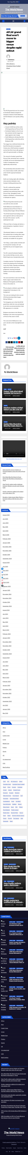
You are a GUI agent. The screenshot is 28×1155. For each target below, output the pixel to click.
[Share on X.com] (10, 338)
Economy (5, 792)
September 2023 (7, 653)
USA (4, 763)
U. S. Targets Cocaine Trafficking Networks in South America (16, 934)
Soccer (21, 812)
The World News (14, 9)
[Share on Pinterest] (16, 338)
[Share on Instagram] (14, 338)
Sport (4, 815)
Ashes (20, 781)
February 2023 (7, 681)
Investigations (6, 801)
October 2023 (6, 649)
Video (11, 821)
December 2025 (7, 546)
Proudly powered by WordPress (10, 1142)
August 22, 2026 (9, 853)
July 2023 (5, 661)
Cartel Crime (6, 735)
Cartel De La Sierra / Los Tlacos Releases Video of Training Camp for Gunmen (17, 962)
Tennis (4, 818)
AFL (8, 781)
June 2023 (5, 665)
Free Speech (16, 795)
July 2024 (5, 614)
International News (14, 798)
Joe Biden (18, 801)
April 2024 (5, 626)
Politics (5, 747)
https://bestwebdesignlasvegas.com (14, 458)
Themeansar (14, 1144)
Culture (10, 790)
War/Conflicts (6, 767)
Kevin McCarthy (7, 804)
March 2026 (6, 534)
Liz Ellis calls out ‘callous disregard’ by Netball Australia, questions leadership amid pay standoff (19, 350)
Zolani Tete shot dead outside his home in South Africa (13, 393)
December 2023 (7, 642)
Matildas (14, 804)
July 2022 (5, 705)
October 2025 (6, 554)
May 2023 (5, 669)
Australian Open (7, 784)
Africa (4, 727)
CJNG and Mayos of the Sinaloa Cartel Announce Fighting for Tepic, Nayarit (16, 981)
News (12, 807)
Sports (8, 29)
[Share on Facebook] (8, 338)
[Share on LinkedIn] (12, 338)
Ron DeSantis (6, 810)
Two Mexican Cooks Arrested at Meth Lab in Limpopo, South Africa (16, 925)
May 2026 (5, 527)
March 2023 (6, 677)
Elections (17, 792)
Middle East (6, 743)
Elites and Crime (7, 795)
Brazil (4, 787)
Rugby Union (6, 812)
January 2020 (6, 709)
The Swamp (16, 818)
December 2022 (7, 689)
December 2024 (7, 594)
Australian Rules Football (18, 784)
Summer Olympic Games (18, 815)
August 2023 (6, 657)
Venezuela (5, 821)
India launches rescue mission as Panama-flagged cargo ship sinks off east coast (14, 471)
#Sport (8, 68)
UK (3, 755)
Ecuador (11, 792)
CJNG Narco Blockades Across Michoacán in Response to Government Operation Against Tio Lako (17, 954)
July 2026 (5, 519)
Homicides (5, 798)
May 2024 (5, 622)
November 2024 (7, 598)
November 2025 (7, 550)
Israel (12, 801)
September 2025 (7, 558)
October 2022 (6, 697)
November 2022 (7, 693)
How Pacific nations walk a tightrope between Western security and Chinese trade (13, 486)
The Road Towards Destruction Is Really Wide (17, 998)
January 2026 (6, 542)
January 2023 (6, 685)
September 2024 (7, 606)
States (8, 815)
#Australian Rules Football (13, 66)
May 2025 (5, 574)
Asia (4, 731)
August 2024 (6, 610)
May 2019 (5, 713)
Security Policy (14, 812)
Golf (21, 795)
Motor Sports (6, 807)
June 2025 (5, 570)
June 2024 (5, 618)
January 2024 (6, 638)
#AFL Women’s (10, 63)
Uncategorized (7, 759)
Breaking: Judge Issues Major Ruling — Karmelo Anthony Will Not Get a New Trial (13, 499)
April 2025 (5, 578)
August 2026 (6, 515)
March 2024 (6, 630)
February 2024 (7, 634)
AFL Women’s (14, 781)
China (9, 787)
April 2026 (5, 531)
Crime (5, 389)
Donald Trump (16, 790)
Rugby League (14, 810)
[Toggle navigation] (13, 21)
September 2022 (7, 701)
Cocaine (14, 787)
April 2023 (5, 673)
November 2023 (7, 646)
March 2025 (6, 582)
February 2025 (7, 586)
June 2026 (5, 523)
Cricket (4, 790)
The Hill (10, 818)
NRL (16, 807)
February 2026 (7, 538)
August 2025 (6, 562)
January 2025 (6, 590)
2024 (4, 781)
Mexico (19, 804)
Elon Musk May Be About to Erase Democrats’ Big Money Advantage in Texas (12, 478)
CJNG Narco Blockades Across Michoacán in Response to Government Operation (16, 972)
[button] (22, 21)
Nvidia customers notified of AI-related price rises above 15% (13, 902)
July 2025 (5, 566)
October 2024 (6, 602)
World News (11, 59)
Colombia (20, 787)
